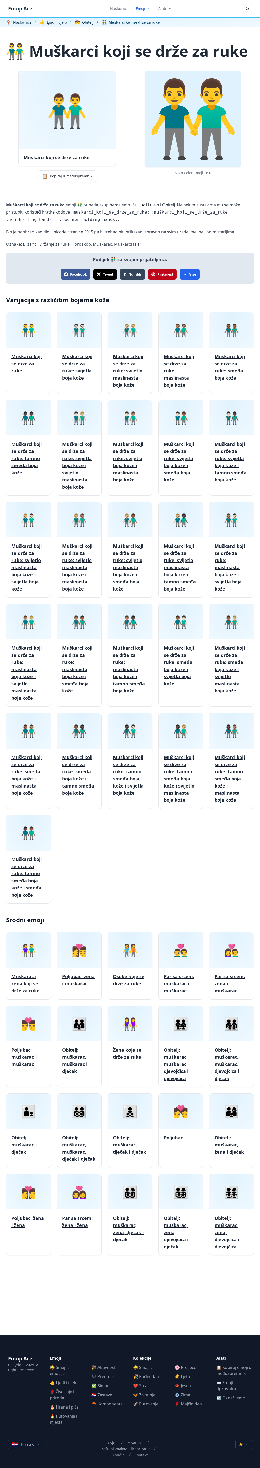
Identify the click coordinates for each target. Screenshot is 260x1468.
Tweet (108, 274)
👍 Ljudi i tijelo (63, 1382)
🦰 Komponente (107, 1404)
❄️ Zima (182, 1395)
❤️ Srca (140, 1385)
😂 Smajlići (143, 1367)
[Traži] (247, 8)
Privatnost (135, 1442)
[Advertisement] (130, 1299)
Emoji (140, 8)
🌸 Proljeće (185, 1367)
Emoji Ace (20, 8)
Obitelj (168, 205)
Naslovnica (119, 8)
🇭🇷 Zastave (101, 1395)
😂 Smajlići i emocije (61, 1370)
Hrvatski (23, 1444)
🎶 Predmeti (103, 1376)
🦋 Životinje (144, 1395)
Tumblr (135, 274)
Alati (162, 8)
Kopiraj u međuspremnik (67, 176)
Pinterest (165, 274)
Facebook (78, 274)
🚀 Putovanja (145, 1404)
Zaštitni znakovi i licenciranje (126, 1448)
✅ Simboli (101, 1385)
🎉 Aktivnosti (104, 1367)
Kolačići (118, 1454)
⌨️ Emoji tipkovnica (226, 1385)
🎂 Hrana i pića (64, 1407)
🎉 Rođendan (146, 1376)
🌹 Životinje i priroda (62, 1395)
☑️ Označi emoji (231, 1398)
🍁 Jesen (183, 1385)
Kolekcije (142, 1358)
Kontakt (141, 1454)
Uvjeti (113, 1442)
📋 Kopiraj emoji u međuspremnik (233, 1370)
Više (192, 274)
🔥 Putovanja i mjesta (63, 1419)
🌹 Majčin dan (188, 1404)
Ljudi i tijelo (148, 205)
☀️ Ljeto (182, 1376)
